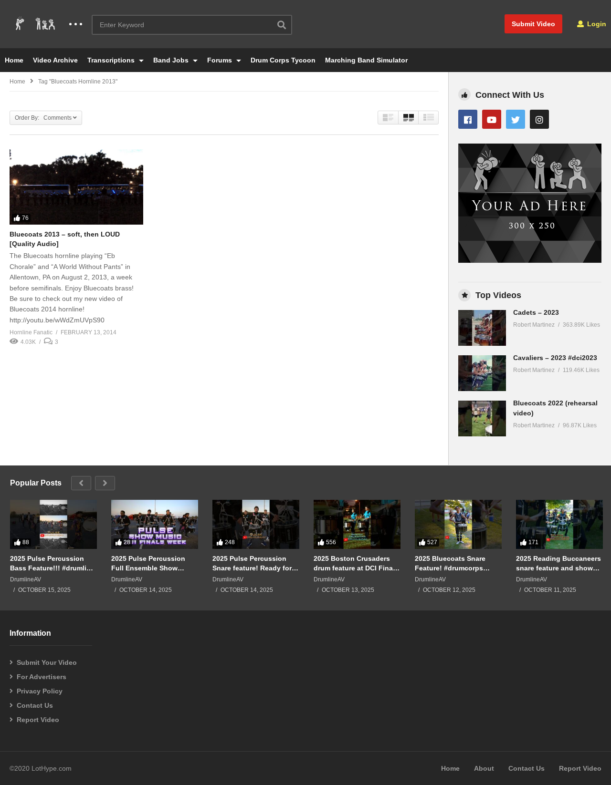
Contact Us (35, 705)
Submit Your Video (47, 662)
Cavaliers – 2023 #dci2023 (555, 358)
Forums (220, 60)
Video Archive (55, 60)
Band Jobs (171, 60)
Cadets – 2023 (536, 312)
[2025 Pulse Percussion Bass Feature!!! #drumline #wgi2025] (53, 524)
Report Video (38, 719)
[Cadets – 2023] (482, 328)
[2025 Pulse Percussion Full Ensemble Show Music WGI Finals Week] (154, 524)
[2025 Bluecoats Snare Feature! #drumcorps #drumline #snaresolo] (458, 524)
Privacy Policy (40, 691)
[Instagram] (539, 119)
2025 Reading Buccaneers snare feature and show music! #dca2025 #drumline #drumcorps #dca (558, 563)
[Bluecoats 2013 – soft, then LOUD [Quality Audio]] (76, 186)
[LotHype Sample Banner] (529, 260)
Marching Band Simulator (366, 60)
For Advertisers (41, 677)
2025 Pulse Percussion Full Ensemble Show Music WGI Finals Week (149, 563)
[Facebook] (467, 119)
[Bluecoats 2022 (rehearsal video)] (482, 418)
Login (595, 24)
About (484, 768)
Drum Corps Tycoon (283, 60)
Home (14, 60)
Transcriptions (112, 60)
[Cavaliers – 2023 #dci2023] (482, 373)
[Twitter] (515, 119)
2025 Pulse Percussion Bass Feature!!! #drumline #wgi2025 (52, 563)
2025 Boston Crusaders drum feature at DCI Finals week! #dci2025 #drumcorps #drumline (356, 563)
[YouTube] (491, 119)
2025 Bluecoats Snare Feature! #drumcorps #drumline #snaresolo (450, 563)
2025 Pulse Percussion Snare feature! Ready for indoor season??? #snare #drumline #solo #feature (254, 563)
